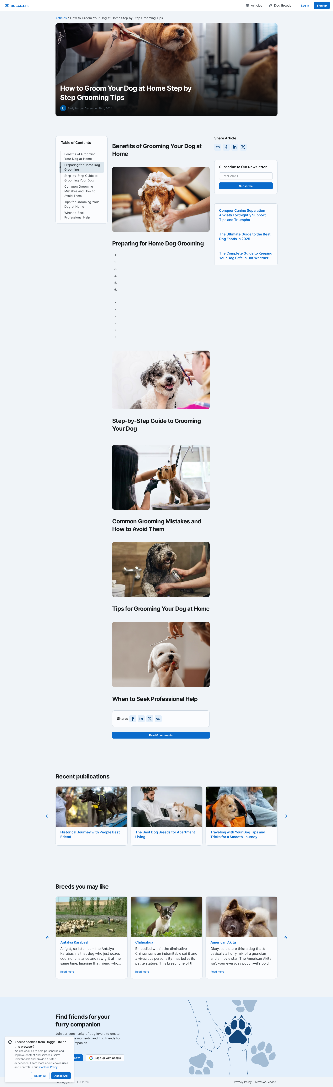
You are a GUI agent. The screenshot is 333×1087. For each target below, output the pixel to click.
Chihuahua (69, 942)
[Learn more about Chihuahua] (91, 920)
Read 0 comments (161, 735)
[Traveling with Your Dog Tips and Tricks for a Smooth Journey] (166, 810)
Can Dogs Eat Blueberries (231, 832)
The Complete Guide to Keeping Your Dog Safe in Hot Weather (245, 255)
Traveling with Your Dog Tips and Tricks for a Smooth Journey (162, 834)
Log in (305, 5)
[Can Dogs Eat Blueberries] (241, 811)
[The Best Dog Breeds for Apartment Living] (91, 810)
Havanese (218, 942)
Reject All (40, 1075)
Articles (61, 18)
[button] (81, 156)
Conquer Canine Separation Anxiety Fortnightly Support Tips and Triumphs (242, 215)
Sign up (322, 5)
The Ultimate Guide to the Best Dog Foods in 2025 (245, 236)
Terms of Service (265, 1082)
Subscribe (246, 186)
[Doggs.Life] (17, 5)
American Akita (148, 942)
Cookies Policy (48, 1067)
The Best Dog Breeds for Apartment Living (90, 834)
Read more (67, 971)
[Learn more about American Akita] (166, 925)
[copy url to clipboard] (158, 718)
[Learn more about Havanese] (241, 920)
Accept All (61, 1075)
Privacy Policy (243, 1082)
